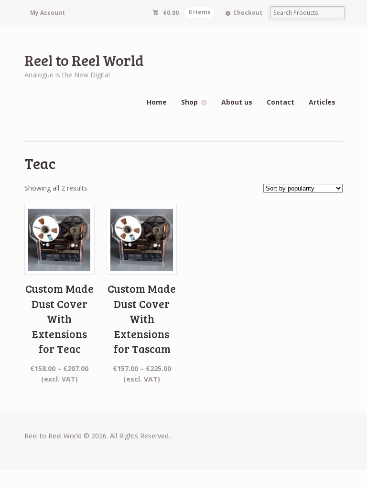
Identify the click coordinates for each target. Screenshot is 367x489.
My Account (47, 13)
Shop (189, 101)
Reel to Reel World (84, 60)
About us (236, 101)
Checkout (247, 13)
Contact (280, 101)
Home (157, 101)
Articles (322, 101)
